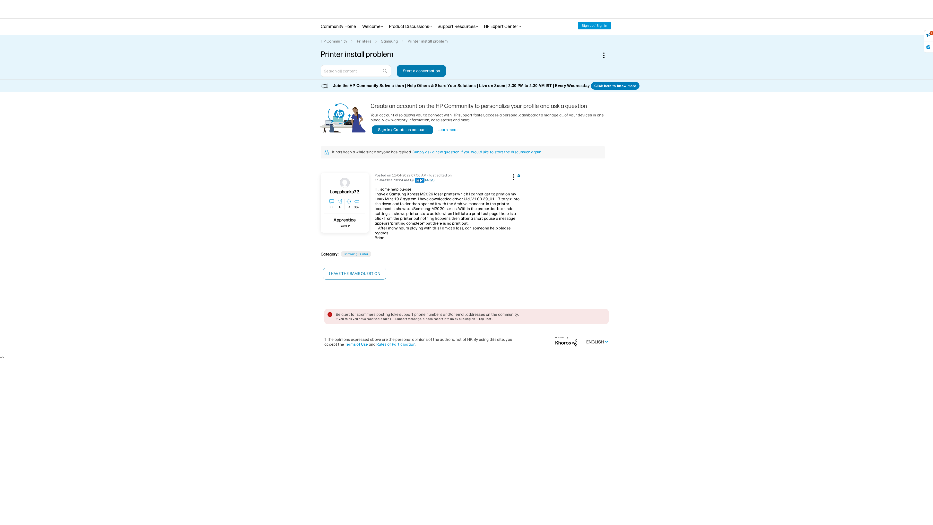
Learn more (448, 129)
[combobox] (356, 71)
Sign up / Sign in (594, 26)
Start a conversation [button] (421, 71)
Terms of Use (356, 344)
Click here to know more (615, 86)
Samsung (389, 41)
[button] (513, 176)
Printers (364, 41)
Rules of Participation (395, 344)
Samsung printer (356, 254)
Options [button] (606, 55)
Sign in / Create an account (402, 129)
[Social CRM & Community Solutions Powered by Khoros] (566, 342)
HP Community (334, 41)
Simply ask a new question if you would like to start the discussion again (477, 152)
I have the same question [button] (354, 273)
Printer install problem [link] (428, 41)
